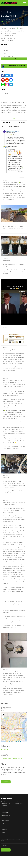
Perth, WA (15, 19)
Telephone (6, 50)
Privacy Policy (5, 820)
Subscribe (5, 781)
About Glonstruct (6, 815)
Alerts (5, 53)
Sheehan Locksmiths (15, 731)
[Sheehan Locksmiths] (14, 728)
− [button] (3, 717)
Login (3, 832)
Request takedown (8, 62)
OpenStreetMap (19, 741)
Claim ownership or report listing (11, 59)
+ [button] (3, 714)
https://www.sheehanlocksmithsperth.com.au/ (12, 758)
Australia (8, 19)
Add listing (4, 829)
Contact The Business (8, 56)
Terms (3, 818)
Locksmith (6, 93)
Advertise (4, 827)
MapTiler (13, 741)
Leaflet (9, 741)
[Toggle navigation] (25, 3)
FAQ (3, 823)
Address (5, 48)
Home (2, 19)
